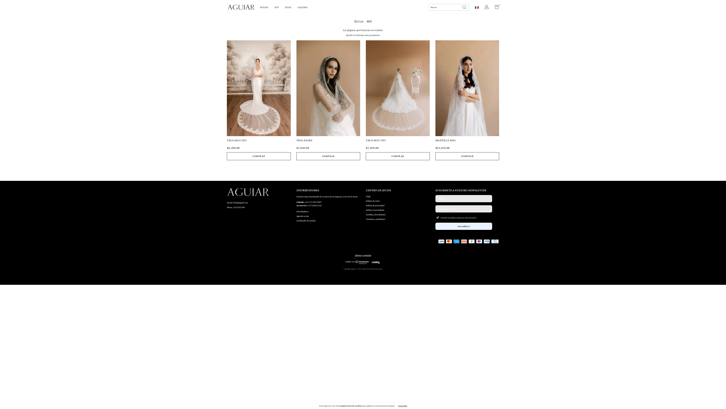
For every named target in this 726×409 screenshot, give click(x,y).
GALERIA (302, 7)
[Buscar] (464, 7)
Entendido (402, 405)
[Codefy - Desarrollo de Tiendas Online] (376, 262)
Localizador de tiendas (306, 220)
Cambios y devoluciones (376, 214)
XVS (277, 7)
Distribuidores (302, 211)
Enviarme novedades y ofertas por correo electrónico (459, 218)
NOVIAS (264, 7)
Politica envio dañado (375, 210)
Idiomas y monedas (363, 255)
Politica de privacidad (375, 205)
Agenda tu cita (302, 216)
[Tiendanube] (357, 263)
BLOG (288, 7)
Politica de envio (373, 201)
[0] (495, 8)
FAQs (368, 196)
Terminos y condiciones (375, 219)
